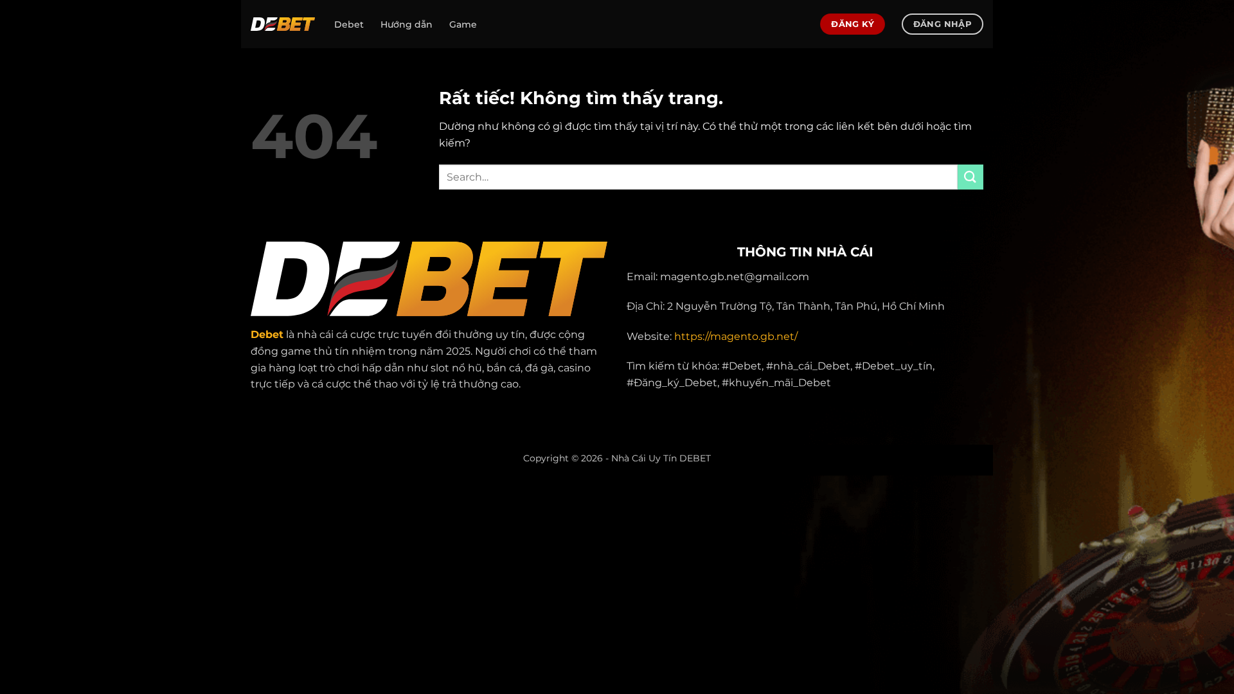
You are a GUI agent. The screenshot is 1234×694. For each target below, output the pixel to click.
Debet (349, 24)
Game (463, 24)
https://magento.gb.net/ (736, 336)
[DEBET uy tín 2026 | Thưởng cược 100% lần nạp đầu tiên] (283, 24)
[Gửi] (970, 177)
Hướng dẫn (406, 24)
